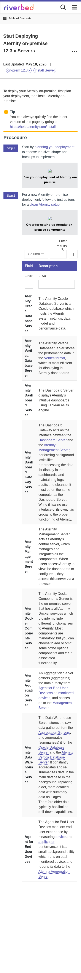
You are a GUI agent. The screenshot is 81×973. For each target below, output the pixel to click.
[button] (40, 18)
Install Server (45, 70)
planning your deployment (54, 147)
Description (48, 266)
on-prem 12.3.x (18, 70)
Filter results (62, 243)
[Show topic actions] (74, 51)
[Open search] (62, 7)
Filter (28, 276)
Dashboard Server (52, 440)
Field (29, 266)
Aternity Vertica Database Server (55, 757)
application (46, 842)
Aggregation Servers (54, 732)
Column (34, 254)
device (61, 837)
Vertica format (54, 358)
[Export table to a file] (73, 254)
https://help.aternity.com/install (33, 127)
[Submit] (62, 249)
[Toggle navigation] (74, 7)
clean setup (45, 204)
